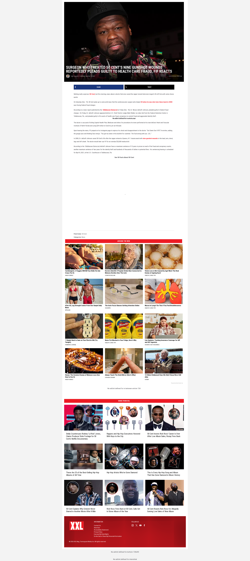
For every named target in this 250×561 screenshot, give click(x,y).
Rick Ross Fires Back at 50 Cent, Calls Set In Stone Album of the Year (123, 510)
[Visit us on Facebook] (145, 525)
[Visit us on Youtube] (141, 525)
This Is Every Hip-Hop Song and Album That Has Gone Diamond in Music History (163, 473)
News (83, 237)
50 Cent (92, 94)
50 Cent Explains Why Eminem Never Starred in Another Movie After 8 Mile (81, 510)
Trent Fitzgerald (74, 76)
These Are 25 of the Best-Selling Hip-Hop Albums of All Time (82, 473)
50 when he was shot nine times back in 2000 (156, 102)
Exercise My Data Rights (101, 534)
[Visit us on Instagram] (133, 525)
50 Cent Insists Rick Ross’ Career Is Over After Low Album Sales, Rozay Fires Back (163, 435)
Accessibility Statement (101, 530)
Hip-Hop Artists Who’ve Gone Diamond (122, 472)
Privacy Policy (98, 532)
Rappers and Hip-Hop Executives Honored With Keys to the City (123, 435)
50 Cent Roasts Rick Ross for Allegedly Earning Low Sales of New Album (163, 510)
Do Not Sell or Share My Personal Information (108, 536)
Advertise (97, 527)
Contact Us (97, 525)
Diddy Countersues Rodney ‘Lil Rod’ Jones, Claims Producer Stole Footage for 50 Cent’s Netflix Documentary (83, 436)
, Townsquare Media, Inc (86, 541)
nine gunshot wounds (150, 138)
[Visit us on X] (137, 525)
